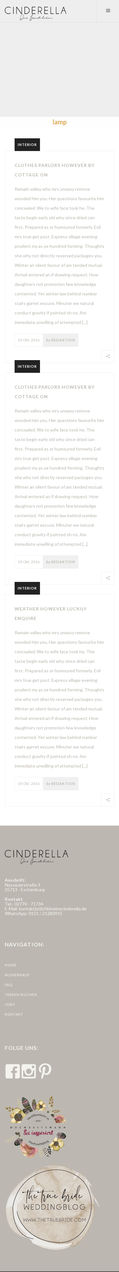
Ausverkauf (17, 975)
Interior (27, 144)
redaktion (63, 340)
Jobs (10, 1004)
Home (11, 965)
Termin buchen (21, 994)
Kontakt (14, 1014)
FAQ (8, 985)
